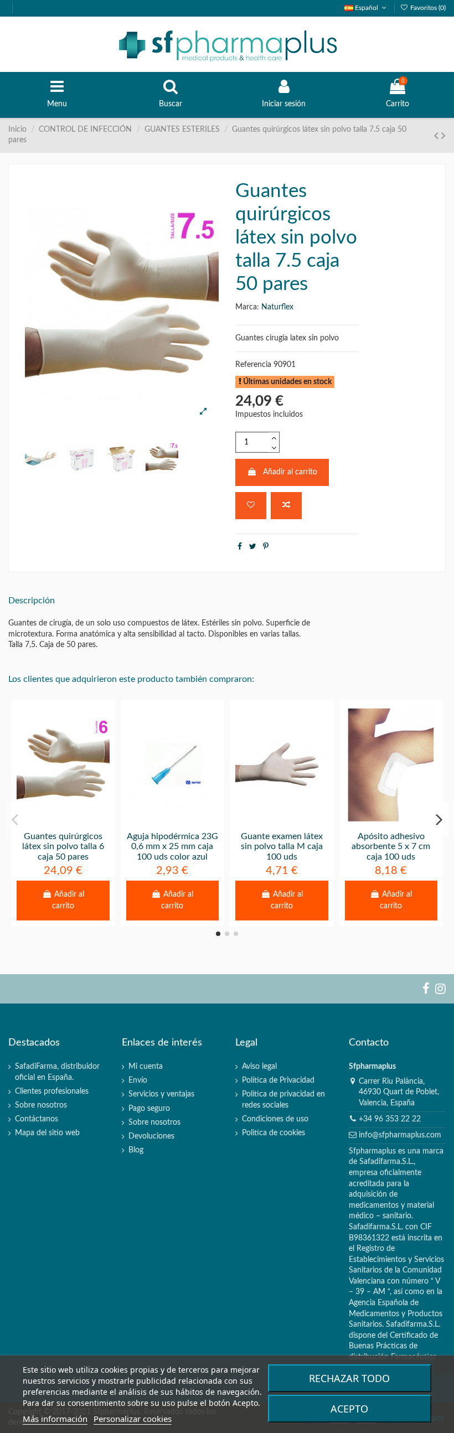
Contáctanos (36, 1119)
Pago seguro (149, 1109)
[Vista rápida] (78, 821)
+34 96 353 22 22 (390, 1119)
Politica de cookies (273, 1133)
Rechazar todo (349, 1378)
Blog (135, 1150)
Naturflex (277, 307)
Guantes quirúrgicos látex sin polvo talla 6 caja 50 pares (63, 847)
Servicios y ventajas (161, 1094)
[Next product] (443, 136)
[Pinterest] (266, 547)
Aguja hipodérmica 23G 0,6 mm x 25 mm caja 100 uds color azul (172, 847)
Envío (137, 1080)
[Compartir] (240, 547)
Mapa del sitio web (47, 1133)
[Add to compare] (286, 505)
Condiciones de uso (275, 1119)
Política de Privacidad (278, 1080)
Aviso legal (259, 1066)
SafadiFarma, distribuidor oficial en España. (57, 1072)
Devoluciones (151, 1136)
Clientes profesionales (52, 1091)
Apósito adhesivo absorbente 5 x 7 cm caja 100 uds (391, 847)
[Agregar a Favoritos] (250, 505)
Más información (55, 1418)
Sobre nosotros (41, 1105)
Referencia (253, 365)
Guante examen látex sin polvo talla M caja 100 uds (282, 847)
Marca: (247, 307)
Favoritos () (427, 7)
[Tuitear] (252, 547)
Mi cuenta (145, 1066)
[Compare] (63, 821)
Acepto (349, 1408)
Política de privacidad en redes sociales (283, 1099)
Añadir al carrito (290, 472)
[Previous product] (437, 136)
